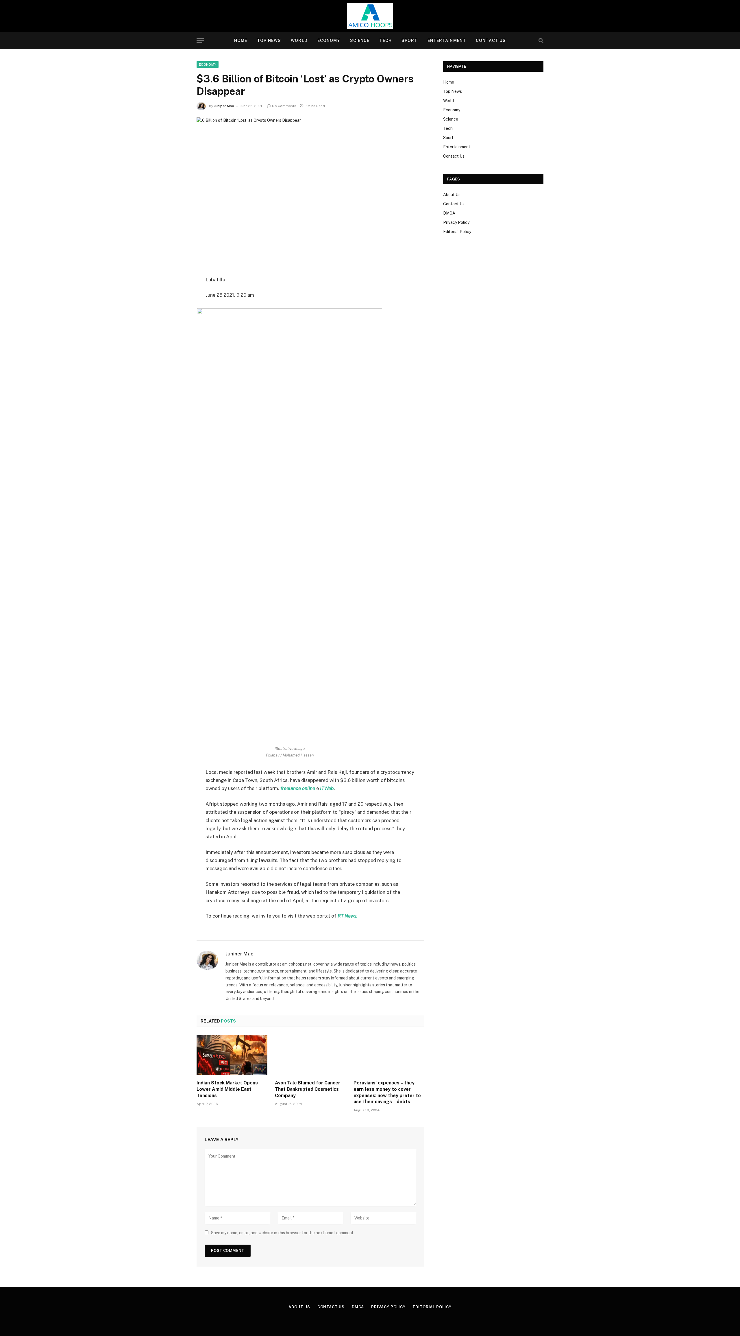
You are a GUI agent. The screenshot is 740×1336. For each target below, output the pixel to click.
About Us (451, 194)
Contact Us (491, 40)
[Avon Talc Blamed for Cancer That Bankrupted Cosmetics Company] (310, 1055)
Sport (410, 40)
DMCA (449, 213)
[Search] (540, 40)
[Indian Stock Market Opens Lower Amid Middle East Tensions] (232, 1055)
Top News (269, 40)
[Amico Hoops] (370, 16)
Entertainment (447, 40)
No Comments (284, 106)
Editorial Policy (457, 231)
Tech (385, 40)
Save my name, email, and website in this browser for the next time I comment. (282, 1232)
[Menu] (200, 40)
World (299, 40)
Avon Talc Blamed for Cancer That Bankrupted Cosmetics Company (307, 1089)
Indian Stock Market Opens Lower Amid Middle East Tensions (227, 1089)
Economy (328, 40)
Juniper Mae (224, 106)
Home (240, 40)
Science (360, 40)
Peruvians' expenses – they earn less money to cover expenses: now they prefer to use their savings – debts (387, 1092)
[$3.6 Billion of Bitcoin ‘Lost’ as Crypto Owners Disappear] (310, 191)
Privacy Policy (456, 222)
